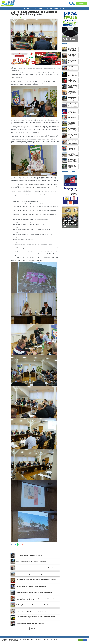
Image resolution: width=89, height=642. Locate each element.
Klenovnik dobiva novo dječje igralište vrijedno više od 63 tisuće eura (31, 611)
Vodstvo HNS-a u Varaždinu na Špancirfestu (71, 68)
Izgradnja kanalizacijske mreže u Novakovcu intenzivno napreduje (31, 561)
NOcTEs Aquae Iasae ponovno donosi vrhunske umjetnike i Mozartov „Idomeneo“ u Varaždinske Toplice (72, 75)
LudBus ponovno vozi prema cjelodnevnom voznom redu (29, 555)
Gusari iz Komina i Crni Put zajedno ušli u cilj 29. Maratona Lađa (30, 623)
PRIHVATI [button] (80, 639)
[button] (12, 544)
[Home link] (8, 3)
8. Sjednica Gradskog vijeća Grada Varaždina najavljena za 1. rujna (72, 92)
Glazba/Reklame (70, 39)
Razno (64, 218)
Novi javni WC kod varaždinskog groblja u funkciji (72, 166)
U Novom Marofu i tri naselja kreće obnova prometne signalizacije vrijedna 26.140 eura (35, 568)
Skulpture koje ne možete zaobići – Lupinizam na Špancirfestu (71, 124)
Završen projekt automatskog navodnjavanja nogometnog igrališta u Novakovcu (34, 605)
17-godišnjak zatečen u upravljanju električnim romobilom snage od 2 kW (72, 161)
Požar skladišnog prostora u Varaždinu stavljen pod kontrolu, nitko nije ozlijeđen (34, 592)
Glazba (64, 36)
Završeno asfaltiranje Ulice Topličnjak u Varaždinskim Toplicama (30, 574)
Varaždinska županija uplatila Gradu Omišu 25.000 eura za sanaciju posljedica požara (72, 105)
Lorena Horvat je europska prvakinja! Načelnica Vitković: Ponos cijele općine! (72, 111)
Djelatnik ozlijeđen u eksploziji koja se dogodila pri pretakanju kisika (31, 586)
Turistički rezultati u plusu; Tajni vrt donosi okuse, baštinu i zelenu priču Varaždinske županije (72, 131)
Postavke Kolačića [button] (73, 639)
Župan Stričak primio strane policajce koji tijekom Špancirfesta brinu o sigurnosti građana (72, 51)
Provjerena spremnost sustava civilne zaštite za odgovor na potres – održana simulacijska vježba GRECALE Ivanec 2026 (72, 137)
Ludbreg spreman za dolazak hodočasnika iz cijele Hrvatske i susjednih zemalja (72, 62)
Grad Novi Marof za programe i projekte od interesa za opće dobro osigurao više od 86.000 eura (36, 580)
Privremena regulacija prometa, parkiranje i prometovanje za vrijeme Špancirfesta (72, 148)
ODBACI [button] (85, 639)
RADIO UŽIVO (81, 3)
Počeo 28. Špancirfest (72, 117)
